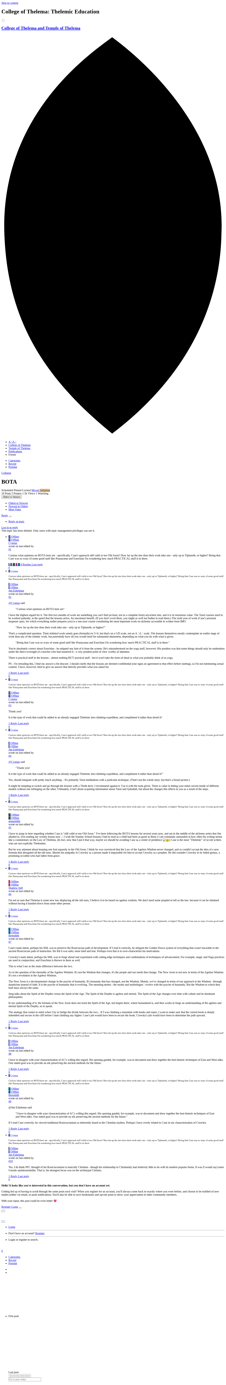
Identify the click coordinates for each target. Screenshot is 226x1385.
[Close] (20, 1207)
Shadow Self (15, 887)
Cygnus (12, 543)
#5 (9, 827)
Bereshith (13, 935)
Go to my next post (20, 1375)
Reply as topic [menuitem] (16, 521)
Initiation (45, 490)
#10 (10, 1161)
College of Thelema (19, 445)
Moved (35, 490)
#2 (9, 597)
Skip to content (9, 2)
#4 (9, 755)
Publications (15, 451)
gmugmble (14, 821)
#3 (9, 705)
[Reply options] (10, 516)
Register (6, 1206)
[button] (6, 472)
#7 (9, 941)
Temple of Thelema (19, 448)
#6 (9, 894)
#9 (9, 1101)
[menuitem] (18, 503)
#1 (9, 549)
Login (14, 1206)
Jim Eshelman (16, 590)
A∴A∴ (12, 441)
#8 (9, 1053)
